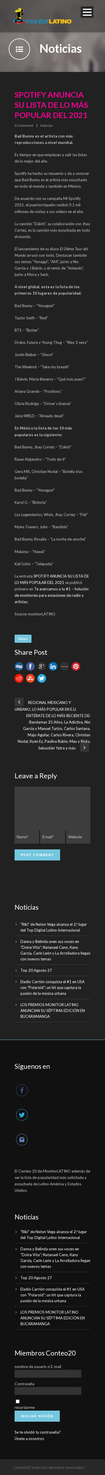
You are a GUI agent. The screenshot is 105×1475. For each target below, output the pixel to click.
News (23, 638)
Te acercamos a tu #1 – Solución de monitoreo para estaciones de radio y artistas (52, 595)
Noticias (46, 125)
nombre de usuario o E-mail (38, 1366)
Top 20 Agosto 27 (36, 970)
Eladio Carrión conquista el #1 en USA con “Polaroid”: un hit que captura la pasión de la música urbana (52, 987)
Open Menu (87, 12)
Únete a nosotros (29, 1438)
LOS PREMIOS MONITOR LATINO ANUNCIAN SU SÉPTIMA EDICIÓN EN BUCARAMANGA (52, 1010)
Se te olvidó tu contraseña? (38, 1432)
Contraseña (24, 1383)
